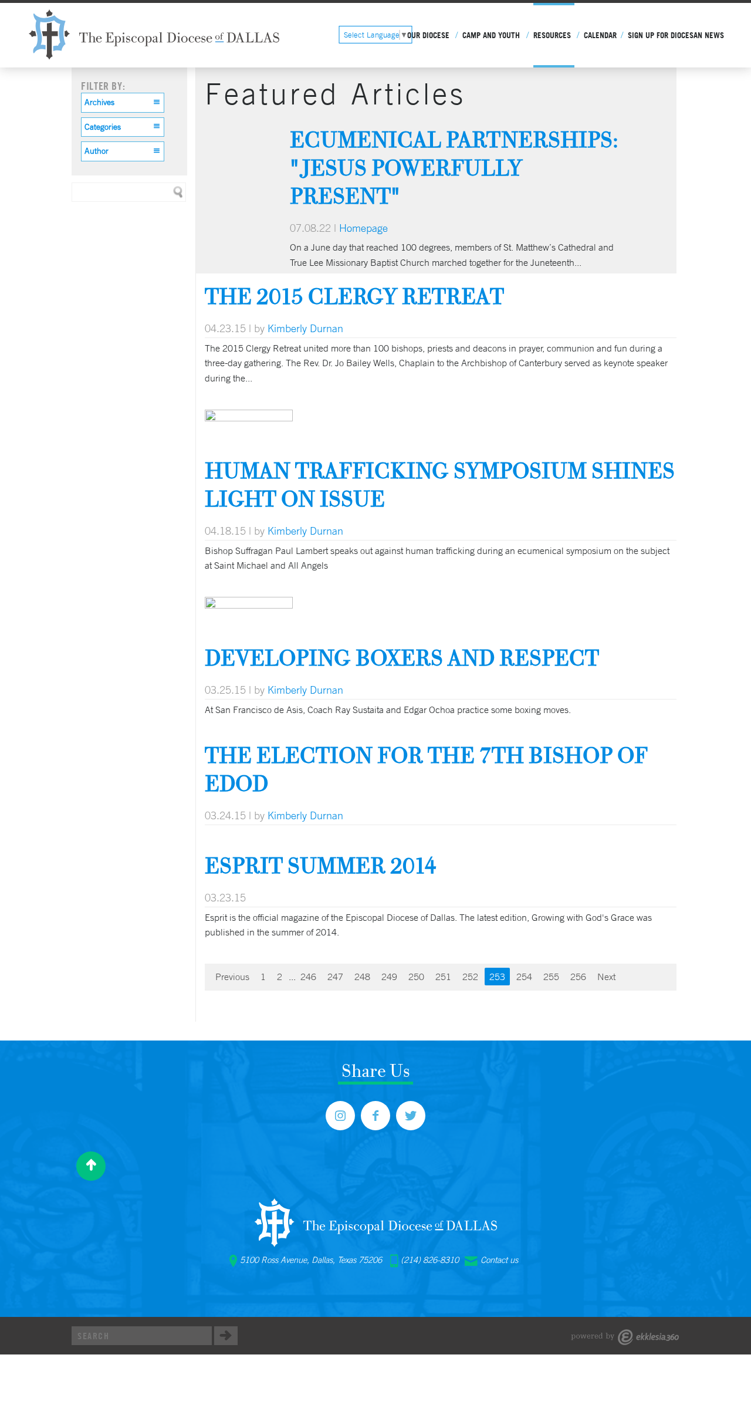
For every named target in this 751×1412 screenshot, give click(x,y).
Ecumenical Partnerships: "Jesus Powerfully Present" (454, 167)
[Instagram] (340, 1115)
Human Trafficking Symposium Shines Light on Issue (440, 484)
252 (470, 976)
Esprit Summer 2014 (321, 865)
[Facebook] (375, 1115)
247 (335, 976)
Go (226, 1335)
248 (362, 976)
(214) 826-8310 (430, 1260)
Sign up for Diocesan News (676, 35)
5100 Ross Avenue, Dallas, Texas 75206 (311, 1260)
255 (551, 976)
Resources (552, 35)
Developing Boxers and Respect (402, 658)
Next (606, 976)
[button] (122, 103)
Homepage (363, 227)
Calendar (600, 35)
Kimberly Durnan (305, 328)
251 (443, 976)
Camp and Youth (491, 35)
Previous (232, 976)
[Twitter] (410, 1115)
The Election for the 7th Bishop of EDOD (426, 769)
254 (524, 976)
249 (389, 976)
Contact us (499, 1260)
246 (308, 976)
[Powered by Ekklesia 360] (625, 1337)
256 (578, 976)
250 (416, 976)
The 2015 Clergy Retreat (354, 296)
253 (497, 976)
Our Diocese (428, 35)
